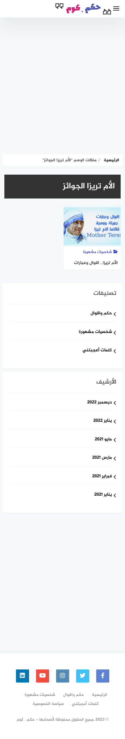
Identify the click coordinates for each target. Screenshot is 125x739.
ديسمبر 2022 (99, 402)
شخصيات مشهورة (95, 332)
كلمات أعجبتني (97, 350)
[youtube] (42, 676)
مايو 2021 (103, 439)
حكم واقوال (101, 313)
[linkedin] (22, 676)
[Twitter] (82, 676)
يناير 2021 (103, 495)
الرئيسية (99, 695)
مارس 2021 (102, 458)
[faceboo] (102, 676)
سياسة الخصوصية (48, 704)
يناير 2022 (102, 421)
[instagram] (62, 676)
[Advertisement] (62, 83)
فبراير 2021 (102, 476)
